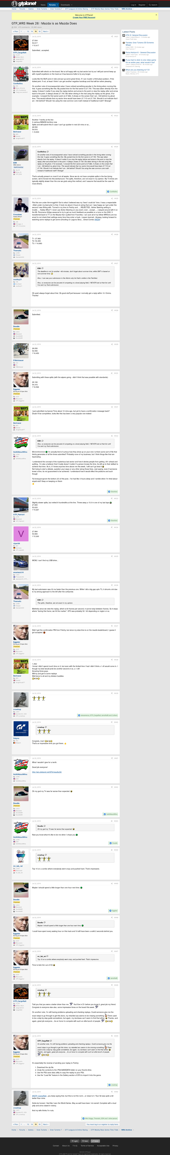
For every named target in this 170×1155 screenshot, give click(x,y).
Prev (16, 31)
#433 (116, 498)
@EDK (97, 219)
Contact (56, 1146)
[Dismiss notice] (156, 15)
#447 (116, 951)
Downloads (65, 5)
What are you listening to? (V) (138, 70)
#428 (116, 310)
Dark (86, 1141)
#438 (116, 660)
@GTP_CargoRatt (39, 1096)
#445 (116, 883)
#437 (116, 626)
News (43, 5)
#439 (116, 693)
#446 (116, 917)
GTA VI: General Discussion (136, 35)
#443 (116, 821)
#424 (116, 147)
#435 (116, 556)
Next (45, 31)
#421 (116, 36)
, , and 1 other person (101, 1118)
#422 (116, 67)
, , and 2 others (99, 715)
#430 (116, 373)
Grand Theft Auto (131, 39)
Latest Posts (128, 32)
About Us (66, 1146)
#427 (116, 263)
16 (39, 31)
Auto (96, 1141)
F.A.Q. (75, 1146)
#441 (116, 758)
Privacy (115, 1146)
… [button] (24, 31)
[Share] (112, 36)
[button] (57, 5)
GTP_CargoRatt (43, 1041)
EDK (15, 27)
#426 (116, 234)
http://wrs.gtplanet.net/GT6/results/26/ (47, 772)
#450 (116, 1092)
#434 (116, 527)
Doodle (40, 826)
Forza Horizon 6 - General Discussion (141, 52)
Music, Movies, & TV (132, 74)
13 (28, 31)
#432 (116, 436)
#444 (116, 850)
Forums (52, 5)
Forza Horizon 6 (131, 56)
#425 (116, 198)
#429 (116, 344)
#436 (116, 585)
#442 (116, 787)
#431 (116, 407)
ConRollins (41, 151)
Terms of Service (87, 1146)
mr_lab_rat (41, 956)
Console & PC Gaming (133, 66)
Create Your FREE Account (84, 17)
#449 (116, 1036)
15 (36, 31)
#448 (116, 985)
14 (32, 31)
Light (75, 1141)
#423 (116, 116)
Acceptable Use (103, 1146)
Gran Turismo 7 (130, 49)
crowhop (40, 727)
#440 (116, 722)
